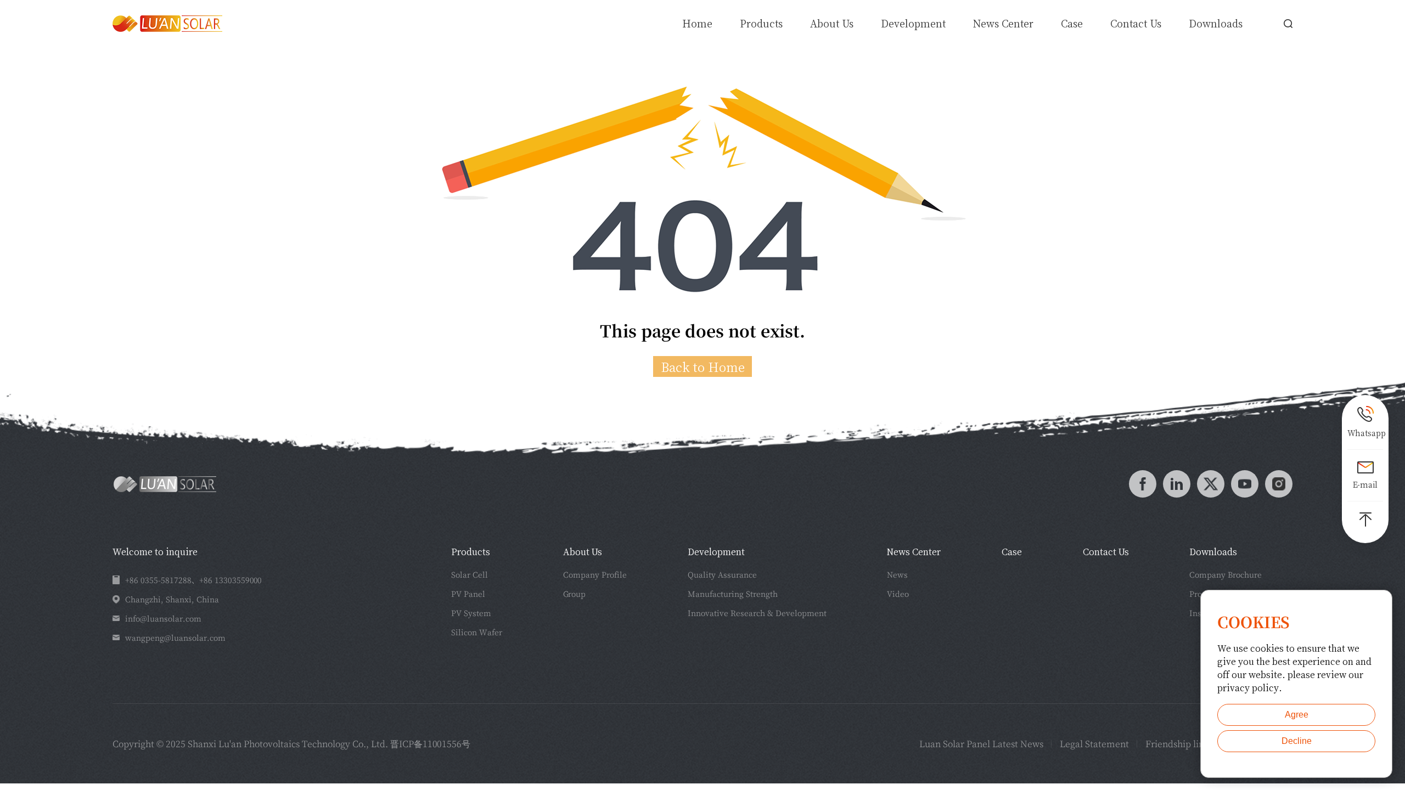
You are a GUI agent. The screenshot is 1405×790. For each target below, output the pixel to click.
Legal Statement (1094, 743)
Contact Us (1135, 23)
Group (574, 593)
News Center (1003, 23)
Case (1072, 23)
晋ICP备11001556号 (430, 743)
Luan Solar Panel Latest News (981, 743)
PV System (471, 612)
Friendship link (1177, 743)
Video (898, 593)
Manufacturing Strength (733, 593)
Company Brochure (1225, 574)
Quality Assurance (722, 574)
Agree (1296, 714)
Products (470, 551)
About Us (831, 23)
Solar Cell (469, 574)
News (897, 574)
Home (697, 23)
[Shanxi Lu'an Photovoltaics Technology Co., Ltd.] (167, 23)
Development (913, 23)
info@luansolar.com (163, 618)
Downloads (1216, 23)
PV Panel (468, 593)
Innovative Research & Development (757, 612)
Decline (1297, 741)
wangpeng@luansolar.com (175, 637)
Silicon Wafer (476, 632)
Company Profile (595, 574)
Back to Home (703, 366)
